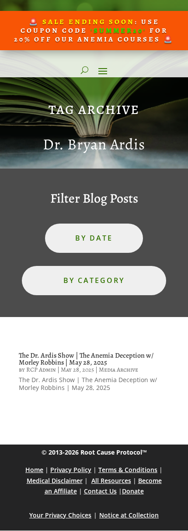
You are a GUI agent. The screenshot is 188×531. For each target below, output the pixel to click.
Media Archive (118, 369)
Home (34, 469)
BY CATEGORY (94, 280)
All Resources (111, 480)
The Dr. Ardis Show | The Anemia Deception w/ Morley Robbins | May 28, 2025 (86, 359)
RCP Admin (41, 369)
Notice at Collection (129, 515)
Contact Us (100, 491)
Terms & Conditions (127, 469)
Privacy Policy (70, 469)
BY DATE (94, 238)
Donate (133, 491)
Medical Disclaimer (55, 480)
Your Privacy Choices (60, 515)
